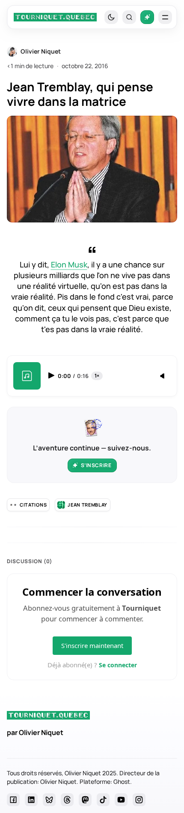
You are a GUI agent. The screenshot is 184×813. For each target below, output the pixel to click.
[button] (129, 17)
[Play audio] (52, 375)
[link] (55, 17)
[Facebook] (13, 799)
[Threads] (67, 799)
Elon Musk (69, 264)
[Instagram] (139, 799)
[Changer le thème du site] (111, 17)
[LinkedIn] (31, 799)
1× (97, 375)
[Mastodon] (85, 799)
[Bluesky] (49, 799)
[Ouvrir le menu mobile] (165, 17)
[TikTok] (103, 799)
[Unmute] (163, 376)
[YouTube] (121, 799)
